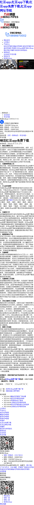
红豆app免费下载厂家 (12, 379)
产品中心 (7, 44)
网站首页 (7, 40)
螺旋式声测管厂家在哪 (18, 396)
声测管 (14, 48)
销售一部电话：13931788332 (13, 455)
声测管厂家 (9, 384)
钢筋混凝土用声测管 (13, 391)
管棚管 (12, 50)
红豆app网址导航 (5, 424)
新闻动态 (7, 52)
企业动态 (7, 54)
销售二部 (7, 500)
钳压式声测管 (8, 46)
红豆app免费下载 (22, 48)
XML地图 (13, 467)
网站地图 (3, 504)
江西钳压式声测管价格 (18, 402)
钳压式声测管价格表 (17, 398)
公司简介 (7, 42)
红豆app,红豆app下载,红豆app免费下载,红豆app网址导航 (16, 6)
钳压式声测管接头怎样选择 (20, 404)
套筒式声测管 (27, 46)
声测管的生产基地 (17, 400)
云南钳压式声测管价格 (18, 406)
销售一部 (7, 498)
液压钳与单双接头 (21, 50)
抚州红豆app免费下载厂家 (14, 389)
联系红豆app (8, 58)
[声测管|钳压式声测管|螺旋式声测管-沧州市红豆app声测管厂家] (9, 18)
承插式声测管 (4, 418)
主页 (9, 135)
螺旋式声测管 (17, 46)
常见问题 (13, 54)
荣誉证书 (7, 56)
